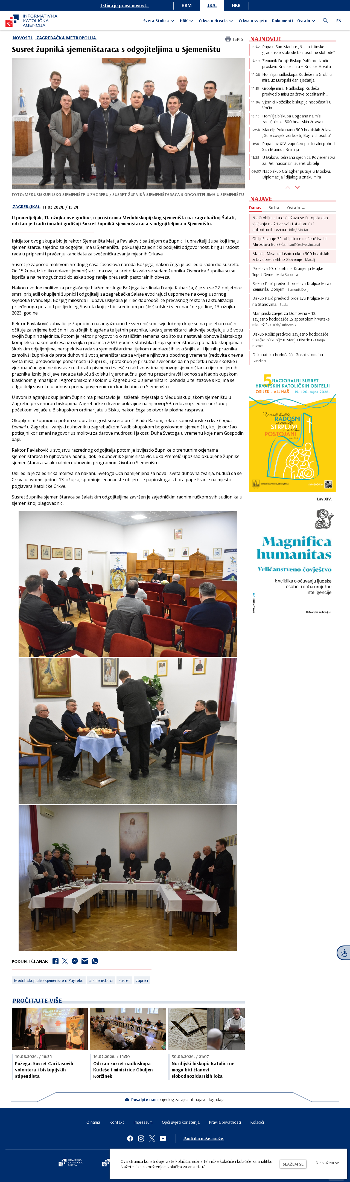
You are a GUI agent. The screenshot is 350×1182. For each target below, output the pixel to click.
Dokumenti (282, 20)
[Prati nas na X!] (152, 1138)
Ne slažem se (327, 1162)
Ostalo (303, 20)
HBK (184, 20)
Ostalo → (296, 207)
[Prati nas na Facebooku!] (130, 1138)
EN (338, 20)
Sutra (274, 207)
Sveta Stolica (156, 20)
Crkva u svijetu (253, 20)
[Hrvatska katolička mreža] (71, 1163)
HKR (236, 5)
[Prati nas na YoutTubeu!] (163, 1138)
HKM (187, 5)
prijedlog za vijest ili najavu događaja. (178, 1099)
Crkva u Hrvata (213, 20)
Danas (255, 207)
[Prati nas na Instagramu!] (141, 1138)
